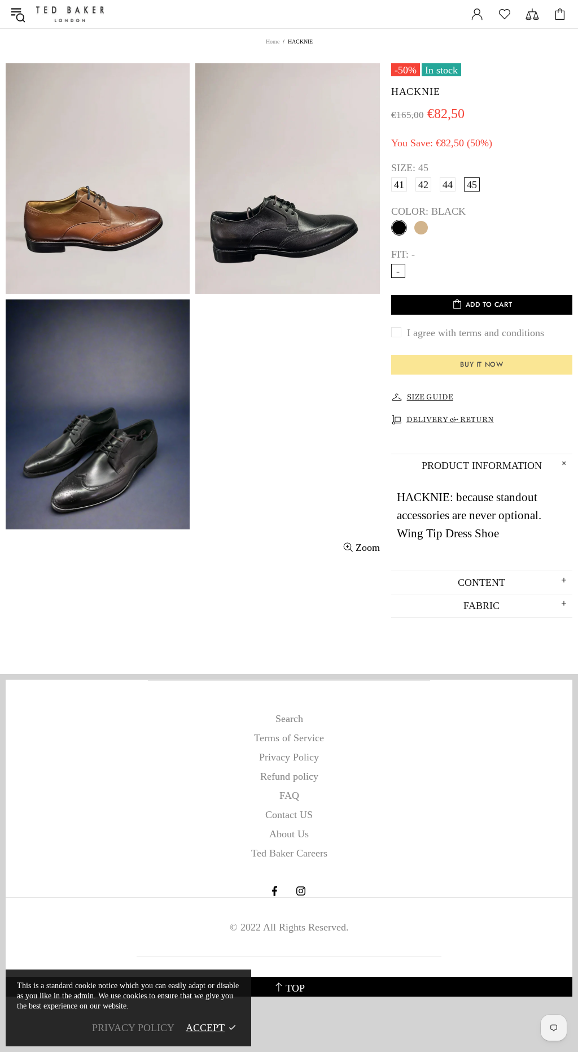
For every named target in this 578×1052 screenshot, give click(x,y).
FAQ (289, 795)
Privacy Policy (289, 757)
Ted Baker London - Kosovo (70, 14)
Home (272, 41)
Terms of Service (289, 738)
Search (289, 718)
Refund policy (289, 776)
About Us (289, 834)
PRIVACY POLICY (133, 1027)
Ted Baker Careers (289, 853)
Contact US (289, 814)
